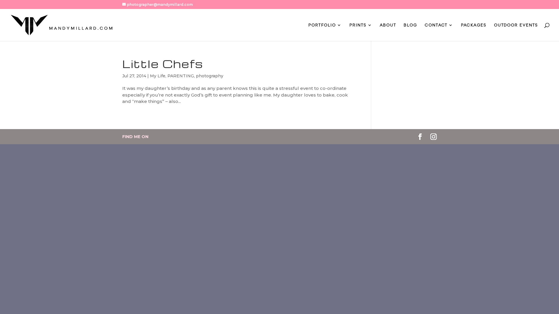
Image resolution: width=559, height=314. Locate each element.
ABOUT (388, 25)
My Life (157, 75)
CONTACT (436, 25)
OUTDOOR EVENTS (516, 25)
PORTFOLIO (322, 25)
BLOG (410, 25)
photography (209, 75)
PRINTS (358, 25)
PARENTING (180, 75)
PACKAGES (474, 25)
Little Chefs (162, 64)
